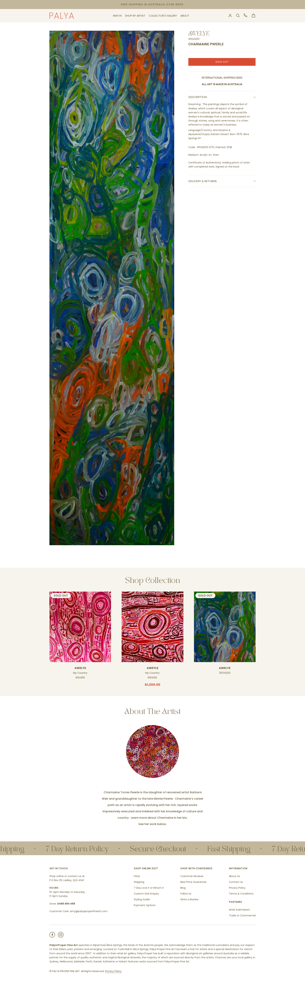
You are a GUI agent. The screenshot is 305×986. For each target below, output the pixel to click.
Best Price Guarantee (193, 882)
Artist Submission (239, 909)
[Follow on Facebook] (52, 934)
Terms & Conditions (241, 893)
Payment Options (145, 905)
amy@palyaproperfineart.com (88, 911)
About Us (234, 876)
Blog (183, 888)
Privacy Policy (237, 888)
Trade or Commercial (242, 915)
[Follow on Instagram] (60, 934)
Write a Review (189, 899)
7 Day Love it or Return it (149, 888)
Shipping (139, 882)
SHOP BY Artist (135, 15)
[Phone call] (246, 15)
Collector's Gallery (163, 15)
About (184, 15)
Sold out (222, 61)
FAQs (137, 876)
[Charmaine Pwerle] (152, 751)
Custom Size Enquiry (146, 893)
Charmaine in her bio (172, 818)
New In (117, 15)
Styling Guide (142, 899)
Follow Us (185, 893)
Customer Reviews (191, 876)
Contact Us (236, 882)
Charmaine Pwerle (206, 44)
